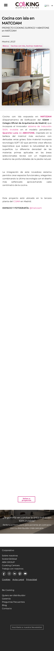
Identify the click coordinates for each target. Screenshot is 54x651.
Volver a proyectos (26, 499)
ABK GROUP (8, 562)
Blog (4, 605)
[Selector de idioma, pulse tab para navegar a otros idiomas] (48, 5)
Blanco (6, 46)
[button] (6, 5)
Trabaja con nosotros (13, 569)
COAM (16, 201)
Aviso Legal (18, 579)
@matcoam (36, 208)
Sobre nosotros (10, 555)
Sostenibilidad (9, 559)
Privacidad (31, 579)
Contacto (7, 608)
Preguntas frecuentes (13, 602)
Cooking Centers (11, 565)
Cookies (6, 579)
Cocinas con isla (18, 46)
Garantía (6, 598)
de (19, 133)
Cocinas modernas (34, 46)
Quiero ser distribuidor (13, 595)
